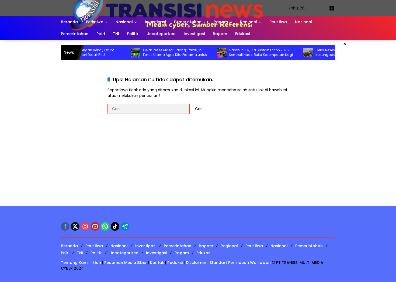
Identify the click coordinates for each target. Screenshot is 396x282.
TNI (80, 253)
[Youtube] (95, 226)
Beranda (69, 246)
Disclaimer (196, 262)
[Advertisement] (198, 162)
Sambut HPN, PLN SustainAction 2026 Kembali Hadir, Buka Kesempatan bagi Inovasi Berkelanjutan (254, 52)
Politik (96, 253)
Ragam (206, 246)
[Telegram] (125, 226)
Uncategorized (123, 253)
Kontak (157, 262)
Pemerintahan (177, 246)
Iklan (96, 262)
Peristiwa (94, 246)
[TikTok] (115, 226)
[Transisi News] (169, 8)
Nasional (119, 246)
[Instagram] (85, 226)
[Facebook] (65, 226)
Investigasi (145, 246)
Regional (229, 246)
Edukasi (203, 253)
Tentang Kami (74, 262)
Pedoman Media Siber (125, 262)
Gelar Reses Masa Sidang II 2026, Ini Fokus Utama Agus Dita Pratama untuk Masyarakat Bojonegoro (168, 52)
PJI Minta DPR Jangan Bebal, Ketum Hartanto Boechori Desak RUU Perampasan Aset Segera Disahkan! (79, 52)
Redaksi (175, 262)
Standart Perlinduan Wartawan (240, 262)
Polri (65, 253)
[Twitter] (75, 226)
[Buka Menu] (332, 8)
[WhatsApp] (105, 226)
